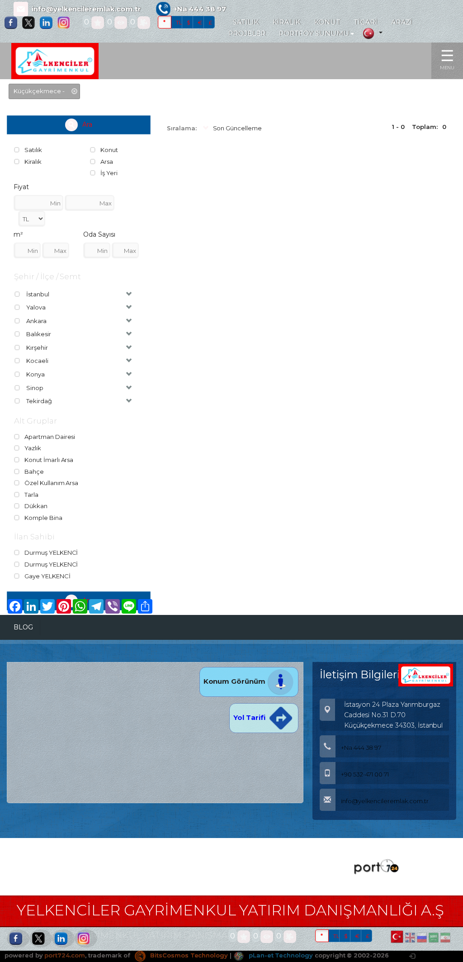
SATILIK (246, 22)
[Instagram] (66, 22)
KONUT (327, 22)
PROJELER (247, 33)
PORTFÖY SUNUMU (314, 33)
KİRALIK (287, 22)
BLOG (23, 627)
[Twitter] (30, 22)
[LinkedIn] (48, 22)
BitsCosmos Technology (188, 955)
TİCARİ (366, 22)
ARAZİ (402, 22)
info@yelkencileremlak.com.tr (86, 9)
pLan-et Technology (280, 955)
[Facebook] (13, 22)
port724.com (64, 955)
